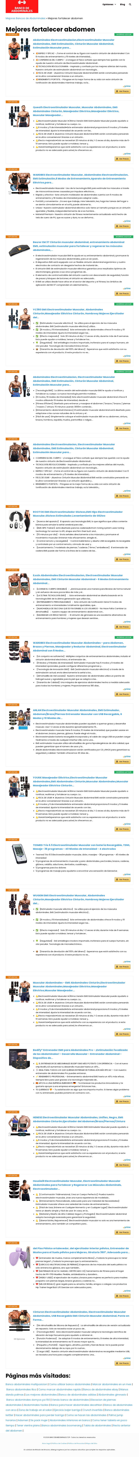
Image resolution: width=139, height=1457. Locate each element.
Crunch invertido (93, 1410)
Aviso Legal (46, 1443)
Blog (122, 4)
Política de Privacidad (76, 1443)
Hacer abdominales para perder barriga (39, 1415)
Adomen (23, 1420)
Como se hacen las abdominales (86, 1415)
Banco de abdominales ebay (100, 1389)
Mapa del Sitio (91, 1443)
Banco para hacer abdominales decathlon (76, 1405)
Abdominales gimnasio (112, 1394)
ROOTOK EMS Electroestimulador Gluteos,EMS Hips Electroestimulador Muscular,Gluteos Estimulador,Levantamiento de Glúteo (78, 513)
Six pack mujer (39, 1420)
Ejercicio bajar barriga (67, 1410)
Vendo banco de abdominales (70, 1399)
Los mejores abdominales (41, 1394)
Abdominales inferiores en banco (70, 1420)
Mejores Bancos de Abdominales (25, 18)
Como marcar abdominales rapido (59, 1389)
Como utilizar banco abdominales (70, 1384)
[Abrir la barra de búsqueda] (130, 4)
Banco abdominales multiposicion (26, 1384)
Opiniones (107, 4)
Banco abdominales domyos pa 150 (28, 1399)
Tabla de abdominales (97, 1425)
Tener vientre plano (28, 1425)
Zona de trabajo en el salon (35, 1410)
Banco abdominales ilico (21, 1389)
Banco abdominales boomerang (62, 1425)
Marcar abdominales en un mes (112, 1384)
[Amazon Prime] (126, 86)
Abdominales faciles (36, 1405)
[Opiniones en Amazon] (19, 1335)
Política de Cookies (59, 1443)
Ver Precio (124, 91)
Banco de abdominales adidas (77, 1394)
